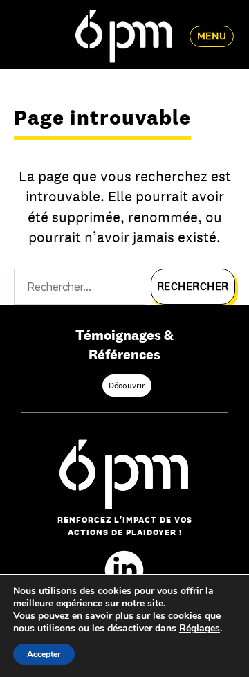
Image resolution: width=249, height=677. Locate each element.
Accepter (44, 654)
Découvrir (127, 385)
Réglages (199, 628)
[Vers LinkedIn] (124, 570)
